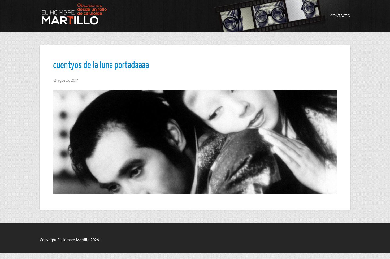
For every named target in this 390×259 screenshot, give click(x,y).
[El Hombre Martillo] (75, 14)
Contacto (340, 16)
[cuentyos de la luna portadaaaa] (195, 142)
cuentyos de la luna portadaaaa (101, 64)
